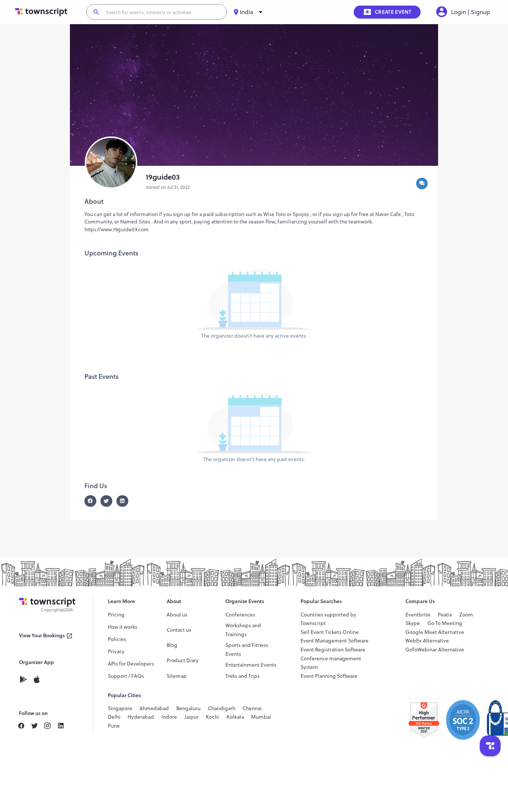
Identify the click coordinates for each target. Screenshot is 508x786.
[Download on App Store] (36, 680)
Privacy (116, 651)
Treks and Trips (242, 676)
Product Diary (183, 660)
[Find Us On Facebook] (24, 726)
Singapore (120, 708)
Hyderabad (141, 717)
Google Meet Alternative (434, 632)
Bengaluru (188, 708)
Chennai (252, 708)
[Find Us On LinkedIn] (37, 726)
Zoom (466, 614)
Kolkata (235, 717)
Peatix (445, 614)
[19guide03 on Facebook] (92, 501)
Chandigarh (221, 708)
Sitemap (177, 676)
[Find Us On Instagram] (50, 726)
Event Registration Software (332, 649)
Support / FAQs (126, 676)
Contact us (179, 630)
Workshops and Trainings (243, 630)
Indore (169, 717)
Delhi (114, 717)
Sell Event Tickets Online (329, 632)
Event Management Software (334, 640)
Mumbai (261, 717)
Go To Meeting (444, 623)
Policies (117, 639)
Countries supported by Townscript (328, 619)
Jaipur (191, 717)
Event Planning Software (328, 676)
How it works (122, 627)
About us (177, 614)
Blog (172, 645)
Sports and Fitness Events (246, 650)
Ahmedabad (154, 708)
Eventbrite (417, 614)
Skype (412, 623)
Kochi (212, 717)
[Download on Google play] (25, 680)
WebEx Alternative (427, 640)
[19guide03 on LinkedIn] (124, 501)
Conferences (240, 614)
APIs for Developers (131, 663)
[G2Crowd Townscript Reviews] (448, 719)
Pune (114, 725)
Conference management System (330, 663)
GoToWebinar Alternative (434, 649)
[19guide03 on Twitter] (108, 501)
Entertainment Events (250, 665)
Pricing (116, 614)
